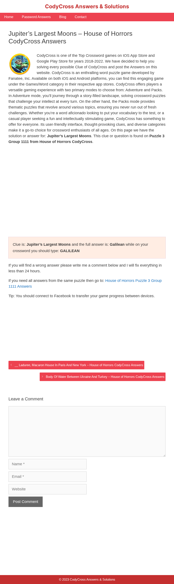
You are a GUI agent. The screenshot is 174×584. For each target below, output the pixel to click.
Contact (80, 17)
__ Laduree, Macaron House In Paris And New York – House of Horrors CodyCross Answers (79, 365)
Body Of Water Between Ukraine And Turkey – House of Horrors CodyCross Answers (105, 376)
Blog (62, 17)
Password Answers (36, 17)
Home (8, 17)
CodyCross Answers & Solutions (87, 6)
